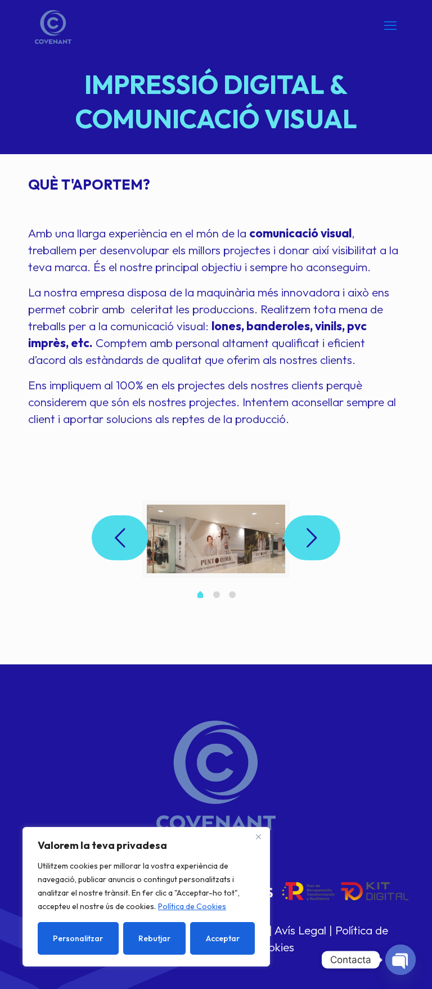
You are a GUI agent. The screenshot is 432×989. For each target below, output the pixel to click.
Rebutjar (154, 938)
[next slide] (312, 537)
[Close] (258, 836)
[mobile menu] (390, 25)
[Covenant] (53, 25)
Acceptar (223, 938)
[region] (146, 896)
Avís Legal (300, 930)
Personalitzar (78, 938)
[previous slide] (120, 537)
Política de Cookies (192, 906)
